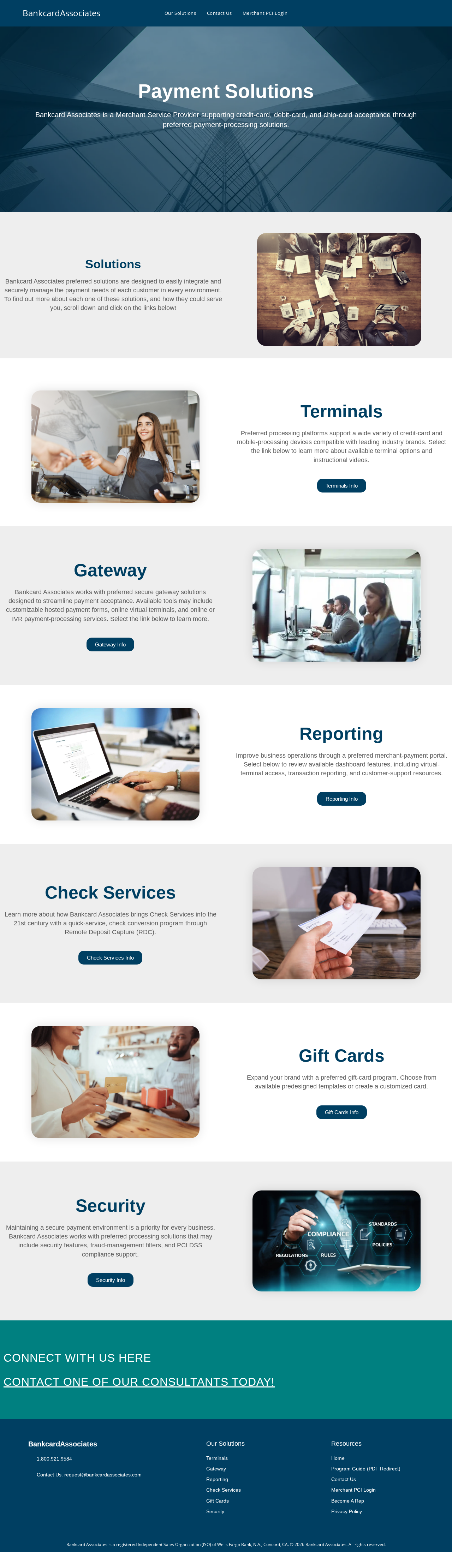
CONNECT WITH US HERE (77, 1357)
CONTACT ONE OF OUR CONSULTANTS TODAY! (139, 1381)
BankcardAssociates (61, 13)
